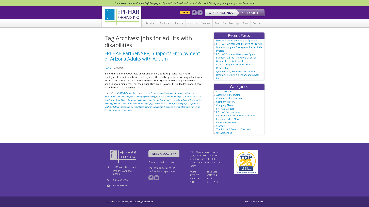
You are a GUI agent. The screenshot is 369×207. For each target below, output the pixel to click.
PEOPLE (194, 182)
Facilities (165, 23)
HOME (193, 171)
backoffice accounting (114, 96)
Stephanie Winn (188, 107)
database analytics (174, 96)
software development (155, 107)
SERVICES (194, 175)
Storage (220, 126)
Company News (224, 105)
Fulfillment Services (226, 122)
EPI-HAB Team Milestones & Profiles (236, 115)
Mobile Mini (159, 103)
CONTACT (213, 182)
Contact (257, 23)
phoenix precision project (177, 103)
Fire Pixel (260, 201)
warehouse (127, 110)
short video (154, 167)
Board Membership (227, 23)
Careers (205, 23)
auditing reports (190, 93)
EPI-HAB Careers (225, 108)
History (192, 23)
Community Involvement (229, 98)
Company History (225, 101)
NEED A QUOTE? (163, 154)
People (179, 23)
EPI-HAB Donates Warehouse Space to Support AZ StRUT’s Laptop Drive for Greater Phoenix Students (237, 58)
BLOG (210, 178)
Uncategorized (224, 132)
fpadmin (108, 68)
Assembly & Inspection (228, 94)
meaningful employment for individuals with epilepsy (128, 103)
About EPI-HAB (224, 91)
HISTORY (212, 171)
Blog (245, 23)
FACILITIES (195, 178)
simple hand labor (135, 107)
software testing (173, 107)
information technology (136, 100)
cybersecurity (149, 96)
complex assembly (134, 96)
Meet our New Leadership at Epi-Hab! (236, 40)
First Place (189, 96)
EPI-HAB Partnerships (126, 93)
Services (151, 23)
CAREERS (212, 175)
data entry (160, 96)
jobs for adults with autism (161, 100)
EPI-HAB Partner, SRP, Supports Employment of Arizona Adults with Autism (152, 56)
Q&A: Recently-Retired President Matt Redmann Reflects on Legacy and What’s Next (237, 75)
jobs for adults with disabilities (188, 100)
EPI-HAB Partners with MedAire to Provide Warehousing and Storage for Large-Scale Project (239, 47)
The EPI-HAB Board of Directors (233, 129)
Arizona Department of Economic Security (162, 93)
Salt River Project (118, 107)
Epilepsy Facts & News (228, 119)
